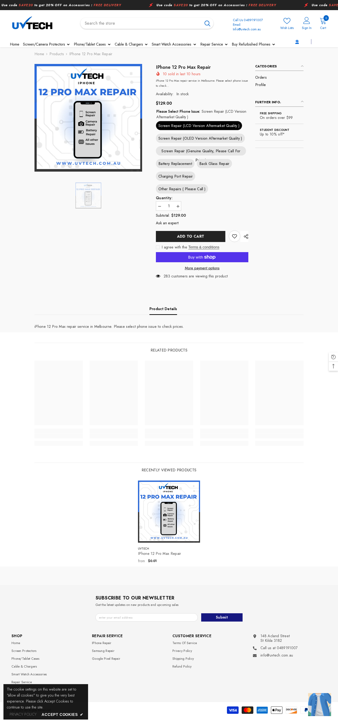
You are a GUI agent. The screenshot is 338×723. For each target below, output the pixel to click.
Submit (222, 617)
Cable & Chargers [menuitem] (129, 44)
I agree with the (174, 247)
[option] (88, 118)
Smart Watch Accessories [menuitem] (171, 44)
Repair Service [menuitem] (211, 44)
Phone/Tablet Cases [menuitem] (90, 44)
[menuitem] (279, 77)
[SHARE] (244, 236)
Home (39, 54)
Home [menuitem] (14, 44)
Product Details (163, 308)
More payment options (202, 268)
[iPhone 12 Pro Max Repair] (169, 512)
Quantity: (164, 198)
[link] (301, 41)
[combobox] (140, 23)
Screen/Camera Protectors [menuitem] (44, 44)
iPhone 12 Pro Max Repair (159, 553)
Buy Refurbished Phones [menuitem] (251, 44)
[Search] (146, 23)
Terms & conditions (203, 247)
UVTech (143, 549)
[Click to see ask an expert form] (319, 704)
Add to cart (190, 236)
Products (56, 54)
